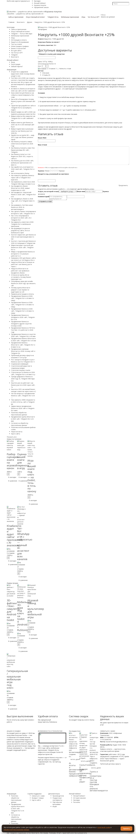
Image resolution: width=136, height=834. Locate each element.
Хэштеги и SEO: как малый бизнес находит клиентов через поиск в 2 (23, 390)
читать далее (75, 759)
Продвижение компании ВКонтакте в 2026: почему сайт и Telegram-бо (23, 351)
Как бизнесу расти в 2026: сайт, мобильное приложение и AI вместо (22, 163)
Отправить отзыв (45, 201)
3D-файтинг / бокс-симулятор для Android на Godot (13, 610)
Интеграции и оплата (19, 40)
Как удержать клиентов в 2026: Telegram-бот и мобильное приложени (22, 224)
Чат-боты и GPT (17, 53)
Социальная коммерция (19, 364)
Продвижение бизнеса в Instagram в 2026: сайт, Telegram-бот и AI (23, 317)
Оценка (106, 191)
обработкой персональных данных (16, 830)
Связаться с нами (38, 796)
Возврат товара (38, 798)
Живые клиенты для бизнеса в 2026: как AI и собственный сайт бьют (22, 125)
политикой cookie (103, 827)
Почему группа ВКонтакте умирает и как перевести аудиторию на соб (20, 290)
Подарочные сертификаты (57, 799)
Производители (58, 796)
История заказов (79, 798)
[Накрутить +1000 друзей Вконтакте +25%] (54, 27)
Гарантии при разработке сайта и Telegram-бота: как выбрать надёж (23, 108)
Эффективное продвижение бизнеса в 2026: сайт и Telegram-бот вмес (23, 408)
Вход (13, 62)
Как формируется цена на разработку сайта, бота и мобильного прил (20, 230)
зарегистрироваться (22, 1)
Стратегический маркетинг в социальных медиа (21, 367)
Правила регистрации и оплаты (22, 294)
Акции (54, 806)
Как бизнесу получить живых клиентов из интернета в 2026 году (22, 144)
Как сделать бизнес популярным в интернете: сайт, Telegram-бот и (23, 212)
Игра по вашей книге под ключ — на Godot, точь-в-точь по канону (32, 476)
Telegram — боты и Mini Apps (21, 34)
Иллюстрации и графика (20, 46)
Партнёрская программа (57, 803)
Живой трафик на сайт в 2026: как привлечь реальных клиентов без (23, 113)
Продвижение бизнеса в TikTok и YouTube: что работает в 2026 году (23, 330)
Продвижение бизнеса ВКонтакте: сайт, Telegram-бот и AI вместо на (23, 345)
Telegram (14, 55)
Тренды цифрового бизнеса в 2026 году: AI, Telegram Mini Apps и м (23, 379)
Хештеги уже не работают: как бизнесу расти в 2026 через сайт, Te (23, 385)
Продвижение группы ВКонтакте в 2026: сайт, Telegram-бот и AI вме (23, 419)
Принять (126, 829)
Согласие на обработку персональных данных (19, 424)
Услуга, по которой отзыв (48, 191)
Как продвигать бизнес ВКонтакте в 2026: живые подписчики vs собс (20, 188)
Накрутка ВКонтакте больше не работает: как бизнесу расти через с (22, 264)
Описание (45, 73)
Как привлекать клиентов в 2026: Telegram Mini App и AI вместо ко (23, 183)
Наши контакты (16, 432)
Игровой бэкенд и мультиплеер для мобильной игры (36, 609)
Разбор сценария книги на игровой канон (12, 461)
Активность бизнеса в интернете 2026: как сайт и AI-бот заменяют (23, 90)
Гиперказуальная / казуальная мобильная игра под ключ (17, 679)
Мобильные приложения (20, 36)
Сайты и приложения (18, 29)
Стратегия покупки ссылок (20, 370)
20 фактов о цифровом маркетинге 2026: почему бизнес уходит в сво (23, 74)
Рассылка (76, 802)
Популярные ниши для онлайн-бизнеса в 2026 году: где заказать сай (23, 283)
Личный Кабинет (40, 3)
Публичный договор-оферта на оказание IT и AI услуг (22, 356)
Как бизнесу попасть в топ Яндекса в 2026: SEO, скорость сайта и (22, 156)
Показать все (12, 437)
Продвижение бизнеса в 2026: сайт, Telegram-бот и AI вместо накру (22, 298)
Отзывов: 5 (53, 69)
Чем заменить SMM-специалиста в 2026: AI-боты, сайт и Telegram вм (23, 402)
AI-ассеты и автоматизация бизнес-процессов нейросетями (76, 769)
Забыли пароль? (17, 66)
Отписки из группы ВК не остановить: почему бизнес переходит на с (21, 277)
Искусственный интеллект (20, 31)
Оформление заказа (41, 7)
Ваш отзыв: (42, 145)
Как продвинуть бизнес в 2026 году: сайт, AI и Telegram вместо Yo (23, 201)
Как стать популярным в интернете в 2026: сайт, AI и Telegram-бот (21, 218)
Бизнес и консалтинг (18, 48)
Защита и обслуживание (20, 42)
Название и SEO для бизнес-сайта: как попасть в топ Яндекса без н (23, 259)
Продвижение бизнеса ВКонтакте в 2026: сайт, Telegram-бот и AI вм (23, 339)
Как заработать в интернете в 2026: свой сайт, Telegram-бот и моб (22, 169)
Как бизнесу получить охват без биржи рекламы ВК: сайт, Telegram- (23, 150)
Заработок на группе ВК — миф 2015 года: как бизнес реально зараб (22, 137)
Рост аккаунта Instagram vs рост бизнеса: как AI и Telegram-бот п (23, 361)
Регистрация (15, 64)
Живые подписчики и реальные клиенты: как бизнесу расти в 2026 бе (22, 131)
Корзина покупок (40, 5)
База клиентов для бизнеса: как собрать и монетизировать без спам (22, 95)
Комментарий (43, 197)
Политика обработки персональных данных (19, 414)
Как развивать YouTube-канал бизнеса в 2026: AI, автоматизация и (22, 207)
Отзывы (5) (46, 75)
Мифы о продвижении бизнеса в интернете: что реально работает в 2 (23, 254)
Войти (9, 1)
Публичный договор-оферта (110, 764)
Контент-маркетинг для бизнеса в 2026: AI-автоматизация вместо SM (23, 237)
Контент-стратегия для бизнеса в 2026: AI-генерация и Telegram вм (23, 242)
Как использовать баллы (20, 173)
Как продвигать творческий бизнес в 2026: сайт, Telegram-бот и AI (23, 194)
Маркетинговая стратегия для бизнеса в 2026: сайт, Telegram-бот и (22, 247)
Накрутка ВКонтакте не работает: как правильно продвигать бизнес (20, 271)
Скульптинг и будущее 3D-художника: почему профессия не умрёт (85, 773)
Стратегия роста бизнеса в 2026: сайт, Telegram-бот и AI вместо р (23, 373)
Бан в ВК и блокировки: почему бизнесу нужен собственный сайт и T (23, 101)
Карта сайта (15, 434)
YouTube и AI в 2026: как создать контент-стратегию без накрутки (23, 79)
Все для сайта (16, 51)
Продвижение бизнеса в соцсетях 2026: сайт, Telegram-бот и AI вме (23, 335)
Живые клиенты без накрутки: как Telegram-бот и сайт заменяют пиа (23, 118)
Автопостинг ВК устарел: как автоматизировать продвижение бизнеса (23, 84)
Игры (13, 38)
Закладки (37, 1)
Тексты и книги (16, 44)
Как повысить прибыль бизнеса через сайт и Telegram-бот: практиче (22, 177)
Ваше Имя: (42, 138)
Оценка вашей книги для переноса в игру (23, 461)
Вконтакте (15, 57)
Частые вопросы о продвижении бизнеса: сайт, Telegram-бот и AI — (23, 395)
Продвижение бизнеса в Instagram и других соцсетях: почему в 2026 (21, 324)
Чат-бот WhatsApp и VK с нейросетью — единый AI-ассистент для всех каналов (24, 544)
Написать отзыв (65, 69)
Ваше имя (81, 191)
